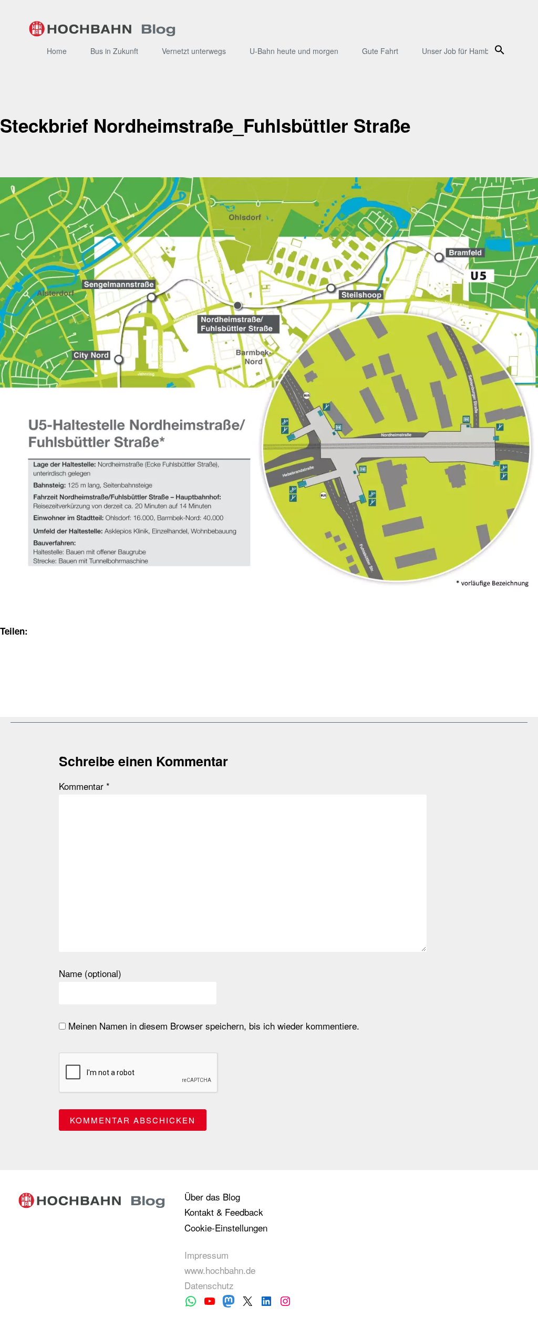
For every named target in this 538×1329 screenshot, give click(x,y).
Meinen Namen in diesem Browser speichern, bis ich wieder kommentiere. (212, 1026)
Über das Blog (212, 1196)
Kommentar (84, 786)
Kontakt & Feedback (223, 1211)
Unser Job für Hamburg (461, 51)
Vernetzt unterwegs (194, 51)
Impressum (206, 1254)
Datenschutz (209, 1285)
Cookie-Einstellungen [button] (225, 1227)
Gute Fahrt (380, 51)
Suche (501, 49)
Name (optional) (90, 973)
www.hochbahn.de (219, 1270)
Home (57, 51)
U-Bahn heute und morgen (294, 51)
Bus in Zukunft (114, 51)
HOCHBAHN (102, 29)
